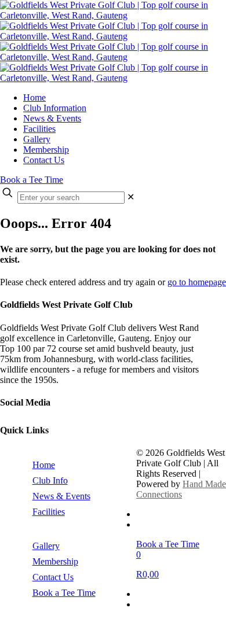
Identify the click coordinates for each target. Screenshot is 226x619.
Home (43, 465)
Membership (55, 561)
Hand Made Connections (181, 489)
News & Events (61, 496)
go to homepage (196, 282)
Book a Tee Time (31, 180)
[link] (130, 197)
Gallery (46, 546)
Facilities (48, 512)
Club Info (50, 480)
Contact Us (53, 577)
